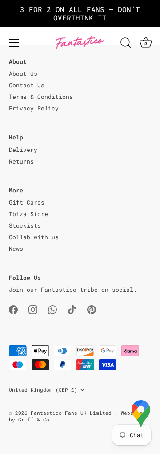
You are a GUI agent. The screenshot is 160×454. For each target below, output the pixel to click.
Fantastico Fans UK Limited (73, 412)
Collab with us (34, 237)
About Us (23, 74)
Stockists (25, 225)
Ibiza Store (28, 214)
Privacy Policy (34, 108)
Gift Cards (26, 202)
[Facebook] (13, 309)
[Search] (126, 44)
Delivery (23, 150)
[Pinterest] (91, 309)
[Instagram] (32, 309)
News (16, 249)
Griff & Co (33, 419)
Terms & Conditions (41, 97)
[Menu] (14, 43)
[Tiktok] (72, 309)
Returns (21, 161)
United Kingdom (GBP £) (43, 390)
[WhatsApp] (52, 309)
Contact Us (26, 85)
